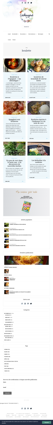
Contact (9, 39)
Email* (4, 387)
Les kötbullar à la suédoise (39, 161)
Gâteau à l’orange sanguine (10, 267)
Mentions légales (10, 413)
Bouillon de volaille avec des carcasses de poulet (20, 235)
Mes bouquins (40, 34)
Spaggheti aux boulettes (14, 120)
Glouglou (7, 315)
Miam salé (14, 74)
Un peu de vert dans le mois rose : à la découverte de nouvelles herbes (14, 163)
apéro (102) (6, 359)
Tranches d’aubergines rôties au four (17, 240)
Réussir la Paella (8, 275)
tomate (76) (6, 371)
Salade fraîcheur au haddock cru (16, 229)
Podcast (14, 39)
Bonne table (8, 326)
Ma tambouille (14, 34)
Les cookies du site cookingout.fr (23, 413)
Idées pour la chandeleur (12, 279)
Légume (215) (7, 349)
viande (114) (6, 354)
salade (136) (6, 351)
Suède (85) (6, 363)
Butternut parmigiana (9, 288)
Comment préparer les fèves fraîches (17, 224)
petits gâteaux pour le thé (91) (11, 361)
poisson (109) (7, 356)
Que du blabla (8, 331)
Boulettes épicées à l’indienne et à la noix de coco (38, 121)
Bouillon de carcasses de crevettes (17, 245)
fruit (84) (6, 366)
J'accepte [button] (47, 422)
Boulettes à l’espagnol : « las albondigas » (14, 79)
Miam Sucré (7, 319)
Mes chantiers (8, 337)
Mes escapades (8, 328)
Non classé (6, 340)
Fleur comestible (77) (9, 368)
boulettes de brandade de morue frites (38, 79)
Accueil (9, 34)
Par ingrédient (8, 322)
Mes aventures (23, 34)
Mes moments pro (32, 34)
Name (4, 382)
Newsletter (26, 26)
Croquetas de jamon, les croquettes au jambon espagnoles (20, 292)
